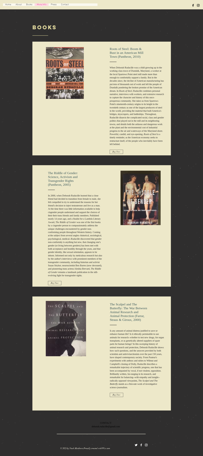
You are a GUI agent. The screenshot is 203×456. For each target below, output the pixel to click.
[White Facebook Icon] (141, 445)
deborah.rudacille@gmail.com (106, 426)
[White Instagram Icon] (146, 445)
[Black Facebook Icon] (193, 5)
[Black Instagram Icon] (198, 5)
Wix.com (106, 448)
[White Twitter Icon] (136, 445)
